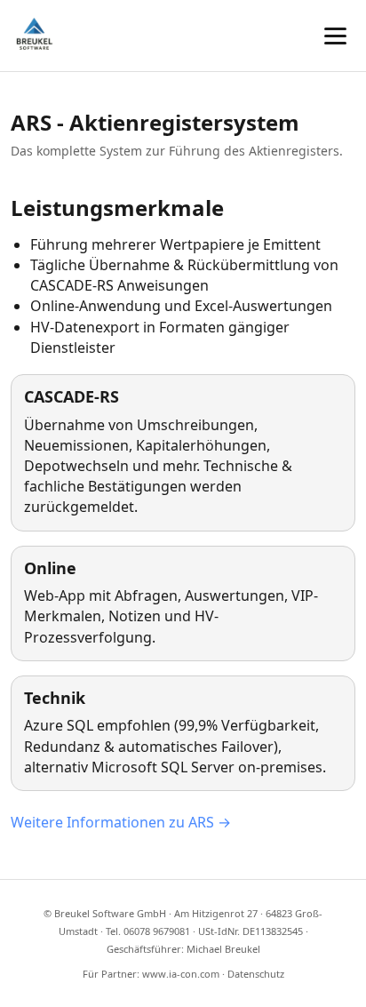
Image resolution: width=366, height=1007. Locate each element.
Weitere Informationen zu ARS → (121, 822)
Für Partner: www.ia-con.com (151, 973)
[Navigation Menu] (335, 36)
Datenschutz (255, 973)
